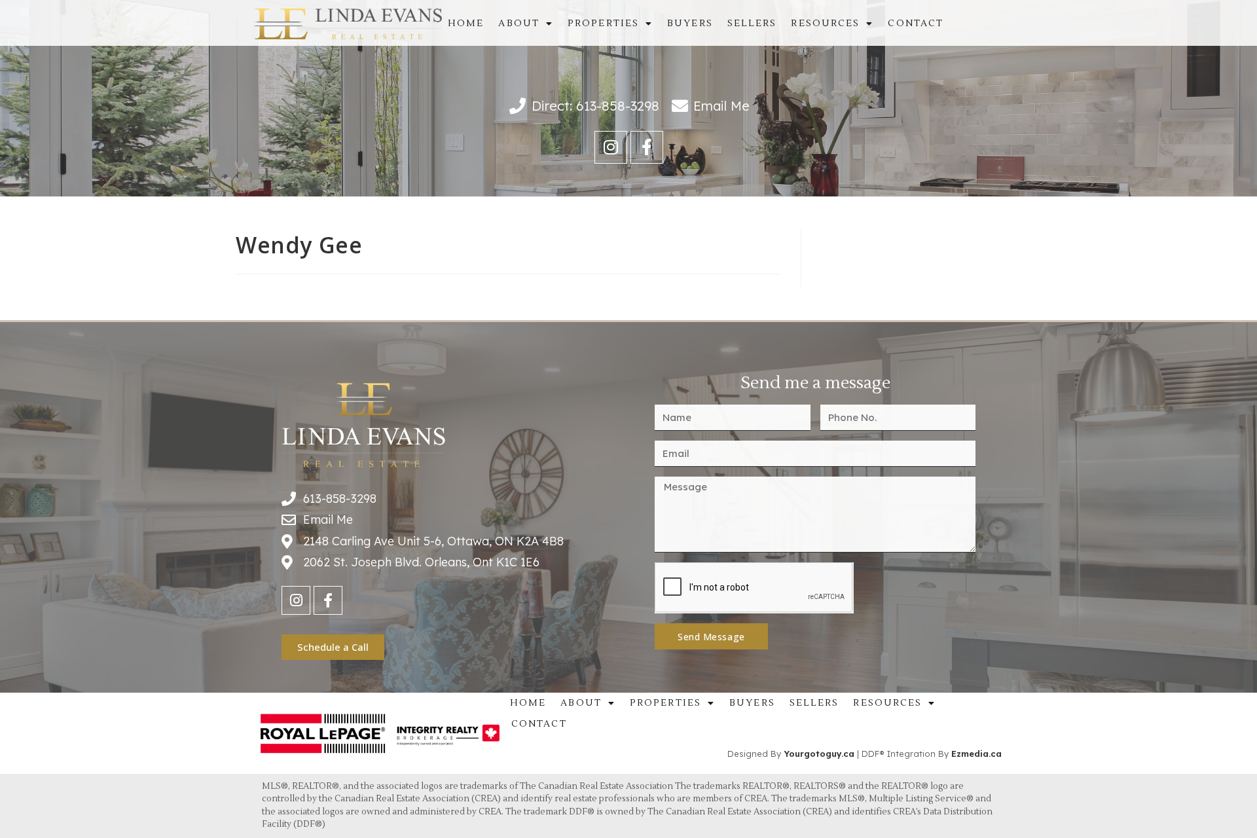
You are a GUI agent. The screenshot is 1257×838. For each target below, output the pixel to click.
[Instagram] (610, 147)
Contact (915, 23)
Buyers (690, 23)
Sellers (752, 23)
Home (466, 23)
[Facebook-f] (646, 147)
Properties (603, 23)
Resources (825, 23)
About (518, 23)
